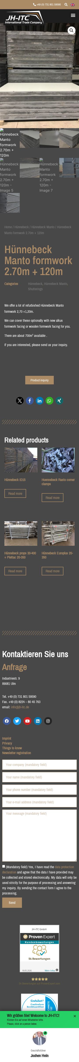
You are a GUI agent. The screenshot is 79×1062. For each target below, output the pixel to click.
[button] (73, 15)
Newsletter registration (16, 752)
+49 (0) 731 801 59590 (48, 4)
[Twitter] (17, 721)
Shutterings (35, 288)
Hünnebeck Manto (42, 226)
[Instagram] (48, 721)
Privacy (7, 743)
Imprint (6, 738)
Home (8, 226)
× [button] (74, 1016)
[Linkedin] (38, 721)
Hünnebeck (21, 226)
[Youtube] (27, 721)
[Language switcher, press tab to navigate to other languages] (72, 4)
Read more (15, 493)
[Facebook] (7, 721)
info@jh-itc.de (20, 707)
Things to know (12, 748)
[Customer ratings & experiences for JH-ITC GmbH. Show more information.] (39, 970)
